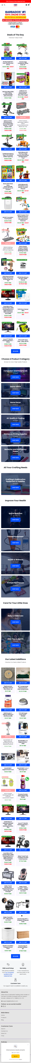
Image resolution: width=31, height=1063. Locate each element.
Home (3, 1015)
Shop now (15, 377)
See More (15, 351)
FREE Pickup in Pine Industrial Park (15, 1)
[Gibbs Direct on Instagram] (3, 1006)
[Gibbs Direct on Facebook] (1, 1006)
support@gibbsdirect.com (9, 1001)
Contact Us (4, 1031)
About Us (3, 1033)
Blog (2, 1020)
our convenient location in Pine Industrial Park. (9, 974)
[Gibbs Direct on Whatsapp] (5, 1006)
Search (3, 1029)
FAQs (2, 1036)
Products (3, 1017)
